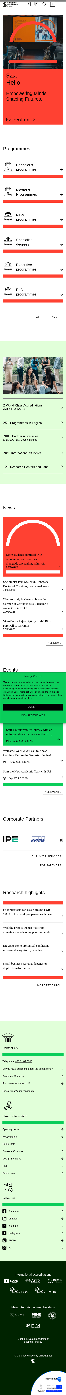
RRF (5, 1166)
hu (52, 4)
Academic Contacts (13, 1076)
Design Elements (11, 1158)
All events (53, 792)
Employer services (46, 856)
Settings (28, 1341)
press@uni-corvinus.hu (22, 1091)
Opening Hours (10, 1129)
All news (54, 643)
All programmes (48, 317)
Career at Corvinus (12, 1151)
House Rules (9, 1136)
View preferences (33, 715)
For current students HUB (16, 1083)
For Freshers (17, 119)
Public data (8, 1173)
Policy (38, 1341)
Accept (33, 707)
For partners (50, 865)
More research (49, 985)
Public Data (8, 1144)
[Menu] (61, 4)
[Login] (28, 4)
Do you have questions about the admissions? (27, 1069)
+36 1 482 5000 (23, 1061)
